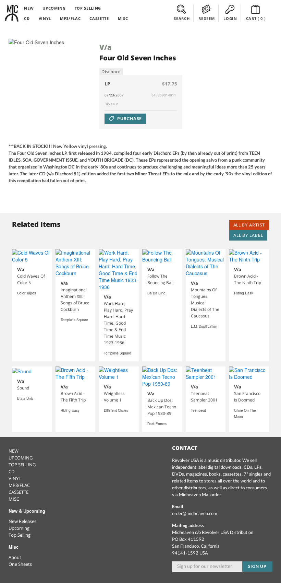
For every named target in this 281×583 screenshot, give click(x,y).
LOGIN (230, 18)
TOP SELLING (88, 8)
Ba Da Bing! (157, 293)
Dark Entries (157, 423)
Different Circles (116, 410)
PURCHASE (129, 118)
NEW (29, 8)
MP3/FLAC (70, 18)
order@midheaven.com (194, 513)
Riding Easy (243, 293)
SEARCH (182, 18)
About (15, 557)
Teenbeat (198, 410)
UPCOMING (53, 8)
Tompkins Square (74, 319)
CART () (256, 18)
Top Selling (19, 535)
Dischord (111, 71)
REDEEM (206, 18)
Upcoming (19, 528)
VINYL (45, 18)
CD (26, 18)
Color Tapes (26, 293)
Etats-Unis (25, 398)
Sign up (257, 566)
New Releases (22, 521)
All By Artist (249, 225)
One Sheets (20, 564)
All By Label (248, 235)
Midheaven (12, 13)
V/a (105, 47)
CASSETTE (99, 18)
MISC (123, 18)
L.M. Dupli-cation (204, 326)
